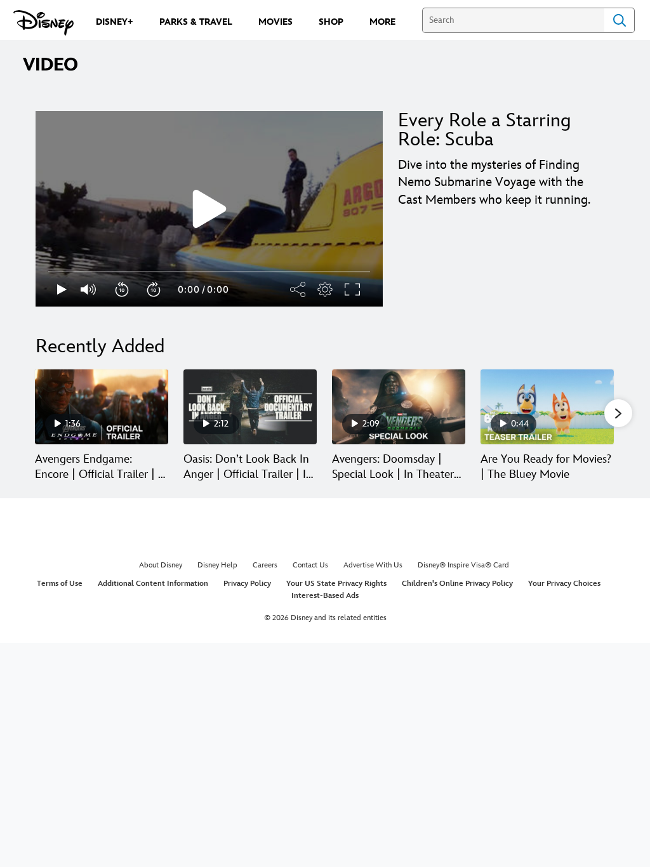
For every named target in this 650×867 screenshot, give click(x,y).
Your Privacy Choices (564, 583)
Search (619, 20)
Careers (265, 565)
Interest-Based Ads (325, 595)
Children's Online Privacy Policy (457, 583)
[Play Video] (209, 208)
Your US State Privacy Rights (336, 583)
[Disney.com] (43, 23)
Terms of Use (60, 583)
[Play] (62, 289)
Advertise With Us (372, 565)
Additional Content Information (153, 583)
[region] (209, 209)
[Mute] (89, 289)
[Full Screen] (353, 289)
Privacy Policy (247, 583)
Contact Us (310, 565)
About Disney (160, 565)
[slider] (209, 271)
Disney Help (217, 565)
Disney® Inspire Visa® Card (463, 565)
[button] (122, 289)
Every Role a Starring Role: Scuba (484, 130)
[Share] (298, 289)
